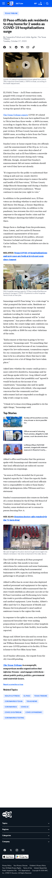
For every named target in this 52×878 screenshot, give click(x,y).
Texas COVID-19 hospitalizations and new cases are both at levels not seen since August (25, 256)
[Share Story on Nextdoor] (22, 47)
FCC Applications (24, 870)
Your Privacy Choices (21, 865)
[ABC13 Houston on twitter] (10, 850)
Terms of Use (27, 868)
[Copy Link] (33, 47)
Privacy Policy (6, 865)
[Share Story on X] (10, 47)
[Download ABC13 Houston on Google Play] (22, 857)
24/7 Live (19, 3)
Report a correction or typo (13, 684)
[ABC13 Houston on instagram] (16, 850)
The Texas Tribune (12, 665)
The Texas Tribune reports (15, 114)
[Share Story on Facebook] (4, 47)
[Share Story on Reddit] (16, 47)
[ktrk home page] (7, 814)
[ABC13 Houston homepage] (10, 3)
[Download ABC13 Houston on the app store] (8, 857)
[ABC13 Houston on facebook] (4, 850)
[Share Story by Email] (28, 47)
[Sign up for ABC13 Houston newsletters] (22, 850)
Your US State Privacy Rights (11, 868)
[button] (3, 3)
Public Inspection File (9, 870)
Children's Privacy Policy (38, 865)
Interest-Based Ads (40, 868)
